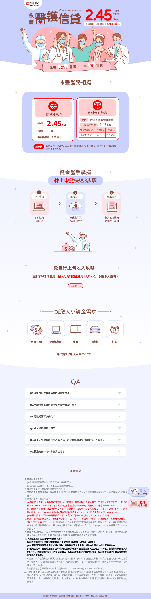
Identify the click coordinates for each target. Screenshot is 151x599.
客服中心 (94, 596)
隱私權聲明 (103, 596)
